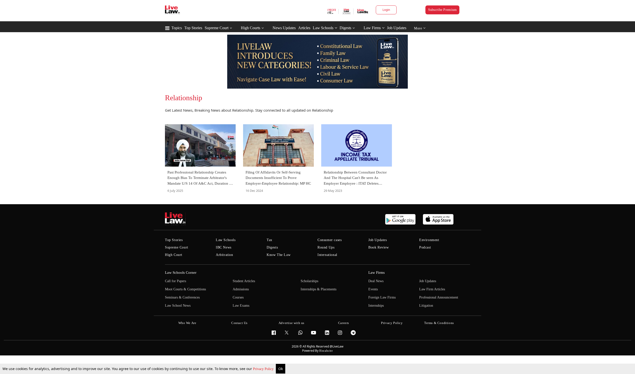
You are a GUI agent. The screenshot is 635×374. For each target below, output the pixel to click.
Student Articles (244, 281)
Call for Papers (175, 281)
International (327, 255)
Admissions (241, 289)
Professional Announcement (438, 297)
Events (373, 289)
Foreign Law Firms (382, 297)
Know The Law (278, 255)
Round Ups (326, 247)
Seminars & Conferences (182, 297)
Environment (429, 240)
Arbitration (224, 255)
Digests (345, 28)
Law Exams (241, 305)
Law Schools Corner (180, 272)
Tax (269, 240)
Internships (376, 305)
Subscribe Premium (442, 10)
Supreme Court (216, 28)
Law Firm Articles (432, 289)
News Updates (284, 28)
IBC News (223, 247)
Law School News (177, 305)
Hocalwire (326, 350)
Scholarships (309, 281)
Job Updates (396, 28)
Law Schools (323, 28)
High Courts (250, 28)
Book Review (378, 247)
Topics (176, 28)
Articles (304, 28)
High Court (173, 255)
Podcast (425, 247)
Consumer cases (330, 240)
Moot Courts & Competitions (185, 289)
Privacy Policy (264, 369)
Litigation (426, 305)
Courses (238, 297)
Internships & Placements (318, 289)
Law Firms (372, 28)
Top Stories (193, 28)
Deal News (375, 281)
